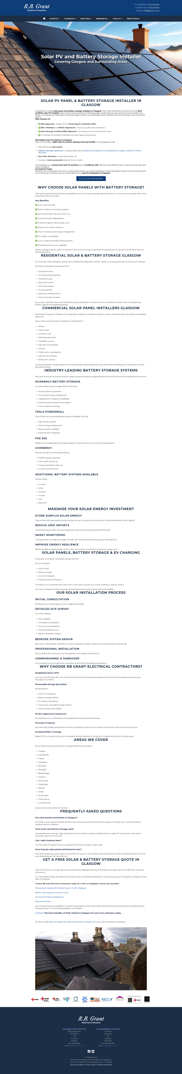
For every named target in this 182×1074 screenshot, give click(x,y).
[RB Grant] (37, 11)
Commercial (69, 19)
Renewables (101, 19)
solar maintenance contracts (80, 922)
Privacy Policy (91, 1064)
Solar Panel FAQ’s (43, 901)
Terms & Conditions (77, 1064)
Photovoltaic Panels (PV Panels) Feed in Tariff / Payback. (61, 888)
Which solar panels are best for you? (52, 893)
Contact (117, 19)
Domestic (54, 19)
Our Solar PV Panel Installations (49, 897)
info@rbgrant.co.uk (151, 11)
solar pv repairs (56, 922)
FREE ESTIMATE (133, 19)
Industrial (85, 19)
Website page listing (104, 1064)
